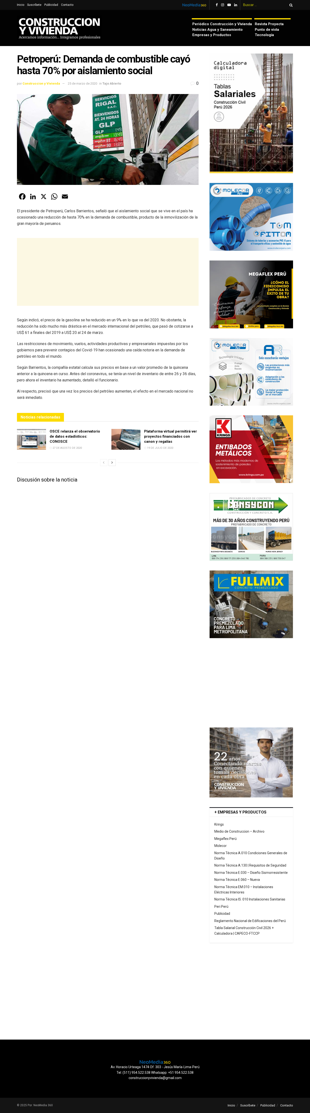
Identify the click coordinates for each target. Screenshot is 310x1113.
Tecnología (264, 35)
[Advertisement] (108, 272)
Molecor (220, 846)
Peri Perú (221, 906)
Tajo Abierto (111, 83)
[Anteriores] (103, 462)
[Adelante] (112, 462)
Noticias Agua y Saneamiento (217, 29)
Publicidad (51, 5)
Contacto (67, 5)
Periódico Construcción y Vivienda (222, 24)
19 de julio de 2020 (159, 448)
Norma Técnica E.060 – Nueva (237, 880)
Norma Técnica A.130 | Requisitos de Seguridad (250, 865)
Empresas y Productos (211, 35)
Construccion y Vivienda (41, 83)
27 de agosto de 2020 (67, 448)
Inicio (20, 5)
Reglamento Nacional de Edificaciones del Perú (250, 921)
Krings (219, 824)
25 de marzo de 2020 (82, 83)
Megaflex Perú (225, 839)
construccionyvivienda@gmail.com (155, 1078)
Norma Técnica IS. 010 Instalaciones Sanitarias (249, 899)
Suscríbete (34, 5)
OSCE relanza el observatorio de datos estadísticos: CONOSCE (75, 436)
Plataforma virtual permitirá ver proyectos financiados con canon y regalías (170, 436)
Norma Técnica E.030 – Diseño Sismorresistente (251, 873)
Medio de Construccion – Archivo (239, 831)
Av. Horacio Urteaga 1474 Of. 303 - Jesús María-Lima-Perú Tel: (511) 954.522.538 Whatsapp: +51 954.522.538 (155, 1069)
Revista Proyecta (269, 24)
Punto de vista (267, 29)
